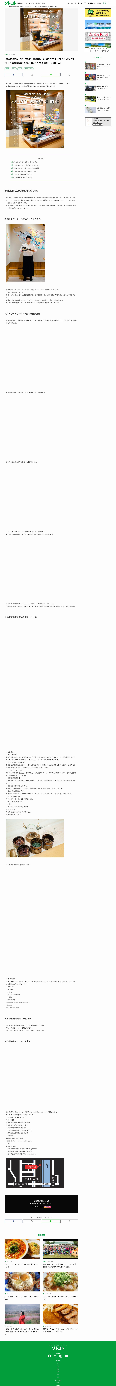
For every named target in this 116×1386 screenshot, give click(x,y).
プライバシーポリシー (68, 1370)
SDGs (99, 3)
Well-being (91, 3)
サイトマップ (83, 1370)
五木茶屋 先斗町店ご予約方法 (22, 174)
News (58, 1366)
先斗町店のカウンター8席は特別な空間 (26, 168)
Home (6, 6)
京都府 (7, 68)
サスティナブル (28, 68)
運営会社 (77, 1370)
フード (20, 68)
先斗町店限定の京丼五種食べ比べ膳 (24, 171)
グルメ (13, 68)
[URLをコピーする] (69, 74)
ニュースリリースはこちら (42, 1370)
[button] (13, 74)
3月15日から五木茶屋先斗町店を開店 (25, 162)
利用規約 (61, 1370)
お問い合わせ (32, 1370)
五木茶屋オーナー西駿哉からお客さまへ (26, 165)
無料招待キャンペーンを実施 (22, 177)
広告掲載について (53, 1370)
